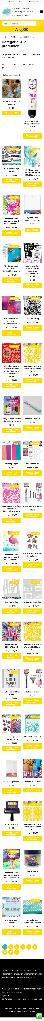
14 (5, 952)
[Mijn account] (16, 29)
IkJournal (11, 2)
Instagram (27, 999)
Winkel (21, 2)
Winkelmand (33, 2)
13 (35, 947)
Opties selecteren (11, 112)
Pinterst (8, 999)
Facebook (17, 999)
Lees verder (32, 230)
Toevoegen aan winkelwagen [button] (32, 136)
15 (11, 952)
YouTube (38, 999)
